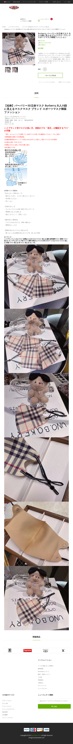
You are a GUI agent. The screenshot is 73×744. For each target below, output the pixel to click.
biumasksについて (43, 671)
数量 (39, 69)
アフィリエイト (7, 706)
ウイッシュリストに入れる (47, 82)
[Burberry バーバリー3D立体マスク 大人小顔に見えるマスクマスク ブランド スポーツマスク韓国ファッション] (7, 69)
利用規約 (40, 680)
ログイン (23, 19)
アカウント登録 (26, 21)
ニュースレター (42, 688)
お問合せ (40, 683)
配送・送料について (44, 674)
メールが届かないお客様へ (46, 666)
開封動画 (40, 668)
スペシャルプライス (8, 709)
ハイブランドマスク (13, 27)
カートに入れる (51, 75)
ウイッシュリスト (7, 717)
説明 (36, 93)
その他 (40, 677)
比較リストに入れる (65, 82)
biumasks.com (36, 735)
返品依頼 (5, 712)
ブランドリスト (7, 700)
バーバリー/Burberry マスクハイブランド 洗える (35, 27)
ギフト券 (5, 703)
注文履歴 (5, 715)
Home (4, 27)
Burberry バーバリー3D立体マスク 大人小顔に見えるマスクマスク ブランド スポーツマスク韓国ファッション (34, 29)
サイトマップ (42, 686)
